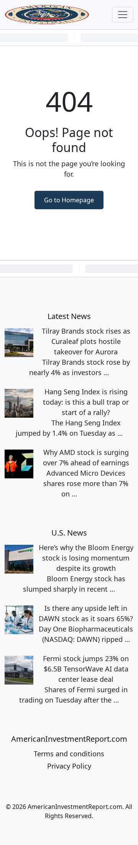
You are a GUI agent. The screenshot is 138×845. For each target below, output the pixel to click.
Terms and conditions (69, 753)
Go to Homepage (69, 200)
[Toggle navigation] (122, 14)
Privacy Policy (69, 766)
